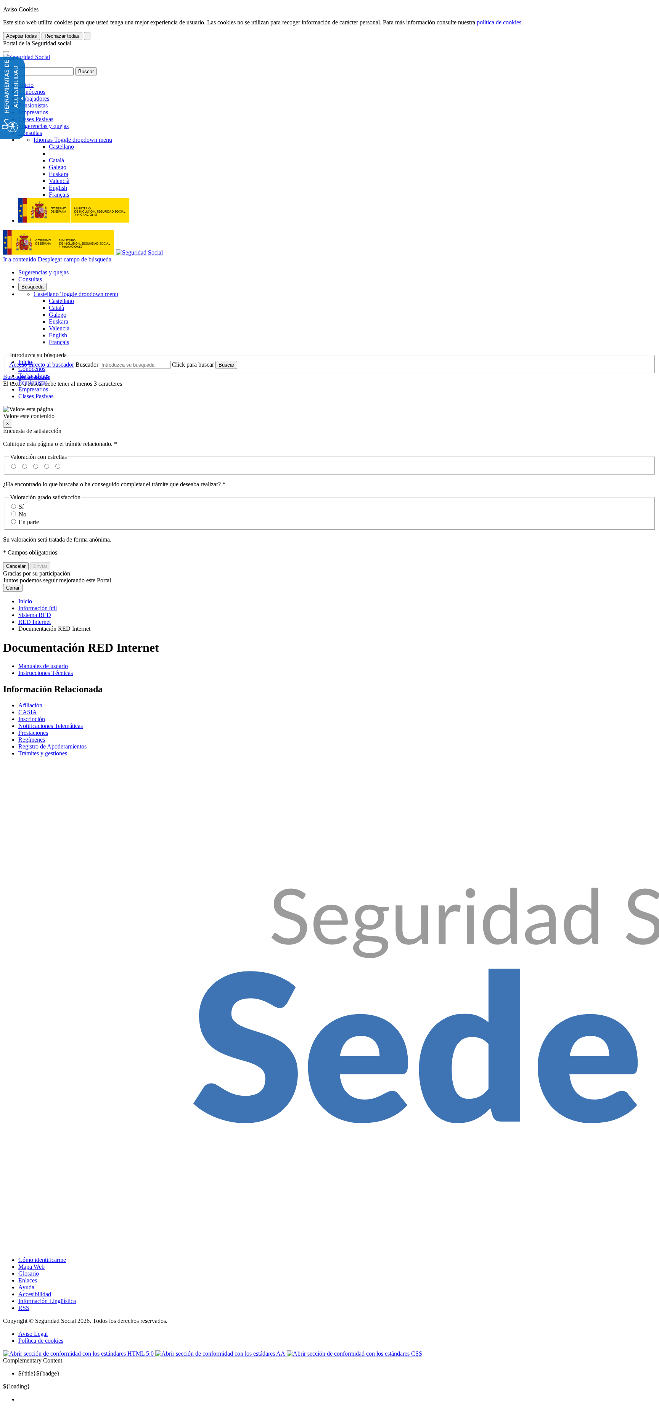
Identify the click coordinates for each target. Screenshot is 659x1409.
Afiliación (30, 705)
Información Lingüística (47, 1301)
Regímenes (31, 739)
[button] (329, 413)
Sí (21, 506)
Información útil (37, 608)
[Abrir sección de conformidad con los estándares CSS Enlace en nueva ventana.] (354, 1353)
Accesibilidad (34, 1294)
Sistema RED (34, 615)
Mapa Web (31, 1266)
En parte (29, 522)
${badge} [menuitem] (39, 1373)
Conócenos (31, 91)
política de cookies (499, 22)
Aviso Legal (33, 1333)
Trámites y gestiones (42, 753)
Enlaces (27, 1280)
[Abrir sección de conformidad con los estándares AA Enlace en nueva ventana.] (221, 1353)
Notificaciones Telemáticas (50, 726)
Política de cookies (40, 1340)
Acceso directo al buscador (41, 364)
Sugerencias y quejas (43, 126)
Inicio (26, 85)
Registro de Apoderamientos (52, 746)
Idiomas (73, 139)
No (22, 514)
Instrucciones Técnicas (45, 673)
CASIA (27, 712)
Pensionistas (33, 105)
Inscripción (31, 719)
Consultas (30, 133)
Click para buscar (193, 364)
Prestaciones (33, 732)
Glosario (28, 1273)
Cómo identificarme (42, 1260)
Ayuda (26, 1287)
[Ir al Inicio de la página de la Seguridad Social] (26, 57)
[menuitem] (337, 1399)
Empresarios (33, 112)
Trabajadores (33, 98)
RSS (23, 1308)
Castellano (76, 294)
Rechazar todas (62, 36)
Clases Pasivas (35, 119)
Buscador (87, 364)
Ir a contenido (19, 259)
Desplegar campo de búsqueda (74, 259)
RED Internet (34, 622)
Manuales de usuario (43, 666)
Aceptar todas (21, 36)
